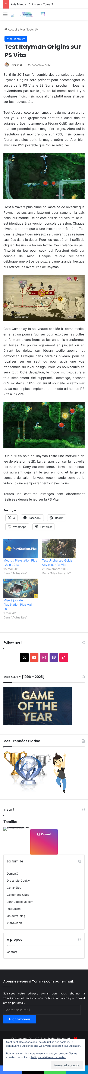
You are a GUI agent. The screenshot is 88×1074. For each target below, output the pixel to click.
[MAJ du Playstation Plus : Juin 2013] (20, 548)
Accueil (12, 29)
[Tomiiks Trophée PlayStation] (37, 792)
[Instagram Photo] (16, 840)
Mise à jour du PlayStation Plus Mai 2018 (17, 604)
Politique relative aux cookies (48, 1057)
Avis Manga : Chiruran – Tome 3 (32, 4)
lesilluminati (14, 908)
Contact (12, 952)
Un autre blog (16, 915)
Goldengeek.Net (18, 894)
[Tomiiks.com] (28, 14)
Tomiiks (14, 65)
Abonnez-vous (20, 1019)
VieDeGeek (14, 923)
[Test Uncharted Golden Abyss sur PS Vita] (59, 548)
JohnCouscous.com (20, 901)
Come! (45, 834)
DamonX (12, 873)
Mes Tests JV (29, 29)
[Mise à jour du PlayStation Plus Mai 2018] (20, 588)
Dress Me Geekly (18, 880)
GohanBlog (14, 887)
